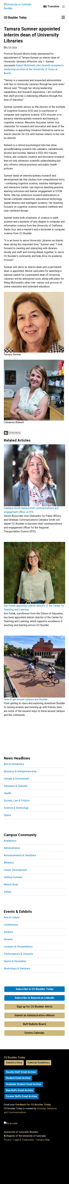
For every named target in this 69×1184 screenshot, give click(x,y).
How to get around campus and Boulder (26, 699)
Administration (12, 848)
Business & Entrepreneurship (20, 771)
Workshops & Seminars (17, 968)
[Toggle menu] (63, 17)
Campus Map (43, 1139)
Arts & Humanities (14, 764)
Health (7, 793)
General (8, 939)
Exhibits (8, 932)
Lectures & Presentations (18, 946)
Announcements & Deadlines (20, 855)
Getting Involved (13, 877)
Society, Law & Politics (17, 800)
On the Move (14, 433)
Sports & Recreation (15, 961)
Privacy (7, 1139)
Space (7, 815)
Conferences (11, 924)
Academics (10, 840)
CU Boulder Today (15, 17)
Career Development (15, 869)
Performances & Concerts (18, 953)
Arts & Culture (11, 917)
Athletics (9, 862)
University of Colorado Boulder (21, 1132)
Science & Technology (16, 807)
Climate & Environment (16, 778)
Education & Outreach (16, 785)
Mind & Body (11, 884)
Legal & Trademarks (23, 1139)
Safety (7, 891)
